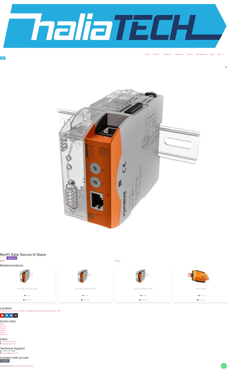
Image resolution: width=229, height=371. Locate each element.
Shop (219, 54)
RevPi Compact (201, 289)
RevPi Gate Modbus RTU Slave (27, 289)
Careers (189, 54)
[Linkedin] (6, 315)
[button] (226, 67)
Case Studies (200, 54)
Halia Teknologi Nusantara (24, 366)
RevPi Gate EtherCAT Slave (143, 289)
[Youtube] (2, 315)
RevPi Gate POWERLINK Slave (85, 289)
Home (147, 54)
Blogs (212, 54)
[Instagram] (15, 315)
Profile (155, 54)
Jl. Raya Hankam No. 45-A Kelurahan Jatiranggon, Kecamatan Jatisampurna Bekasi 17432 (30, 311)
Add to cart (12, 258)
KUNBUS (117, 261)
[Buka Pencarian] (3, 58)
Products (166, 54)
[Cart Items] (227, 53)
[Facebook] (11, 315)
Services (178, 54)
